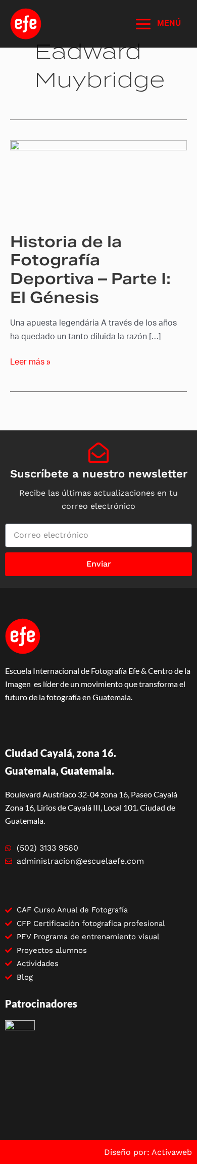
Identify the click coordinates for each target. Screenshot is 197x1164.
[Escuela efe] (25, 23)
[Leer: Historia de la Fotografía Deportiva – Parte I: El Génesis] (98, 180)
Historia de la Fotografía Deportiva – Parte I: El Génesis (90, 269)
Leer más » (30, 360)
